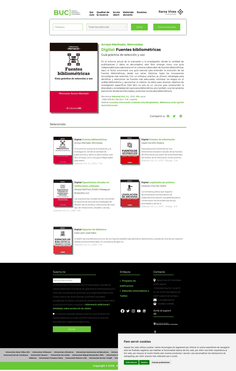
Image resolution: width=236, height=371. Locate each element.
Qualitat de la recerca (103, 13)
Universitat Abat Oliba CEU (18, 352)
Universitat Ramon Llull (76, 358)
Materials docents (128, 13)
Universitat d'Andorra (63, 352)
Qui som (91, 13)
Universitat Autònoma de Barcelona (92, 352)
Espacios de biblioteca (94, 229)
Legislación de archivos (162, 182)
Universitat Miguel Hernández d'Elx (88, 355)
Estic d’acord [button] (131, 362)
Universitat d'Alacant (41, 352)
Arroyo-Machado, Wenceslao (122, 44)
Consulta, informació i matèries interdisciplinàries (134, 102)
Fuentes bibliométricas (94, 139)
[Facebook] (168, 116)
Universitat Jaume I (39, 355)
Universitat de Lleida (60, 355)
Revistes (142, 12)
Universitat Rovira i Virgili (100, 358)
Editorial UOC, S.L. (120, 96)
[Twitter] (174, 116)
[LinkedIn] (180, 116)
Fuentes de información (162, 139)
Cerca (139, 27)
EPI (138, 96)
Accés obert (116, 13)
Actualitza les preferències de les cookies (23, 1)
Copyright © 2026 (103, 365)
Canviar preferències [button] (161, 362)
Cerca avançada (167, 27)
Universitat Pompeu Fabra (51, 358)
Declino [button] (144, 362)
